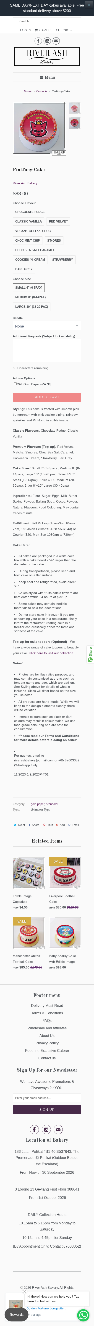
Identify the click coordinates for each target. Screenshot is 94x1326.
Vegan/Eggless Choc (33, 231)
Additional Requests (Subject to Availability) (44, 336)
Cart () (45, 30)
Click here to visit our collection (51, 653)
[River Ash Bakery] (47, 58)
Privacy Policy (47, 1043)
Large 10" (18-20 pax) (31, 306)
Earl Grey (24, 269)
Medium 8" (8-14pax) (30, 297)
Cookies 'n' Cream (30, 259)
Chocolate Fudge (30, 212)
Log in (25, 30)
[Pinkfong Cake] (39, 128)
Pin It (50, 825)
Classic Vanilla (28, 221)
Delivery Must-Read (47, 1006)
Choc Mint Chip (27, 240)
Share (35, 825)
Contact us (47, 1058)
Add (62, 825)
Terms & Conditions (47, 1013)
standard (51, 804)
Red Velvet (58, 221)
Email (75, 825)
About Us (47, 1036)
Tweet (21, 825)
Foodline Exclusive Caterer (47, 1051)
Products (41, 91)
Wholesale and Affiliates (47, 1028)
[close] (89, 5)
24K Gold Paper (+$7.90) (34, 384)
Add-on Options (24, 378)
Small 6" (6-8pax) (28, 287)
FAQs (47, 1021)
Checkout (65, 30)
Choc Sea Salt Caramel (35, 250)
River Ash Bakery (25, 183)
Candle (18, 318)
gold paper (37, 804)
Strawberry (62, 259)
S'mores (54, 240)
